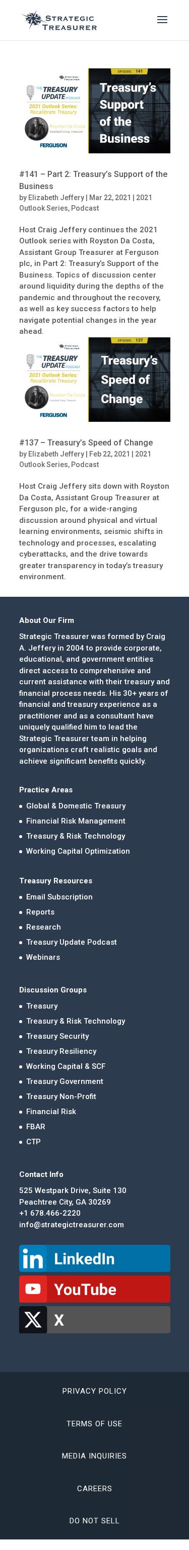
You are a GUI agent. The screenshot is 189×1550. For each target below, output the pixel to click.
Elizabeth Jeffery (56, 198)
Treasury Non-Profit (61, 1096)
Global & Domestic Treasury (75, 805)
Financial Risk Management (75, 821)
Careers (94, 1488)
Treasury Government (64, 1081)
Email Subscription (59, 896)
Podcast (85, 208)
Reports (40, 912)
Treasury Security (57, 1036)
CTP (33, 1141)
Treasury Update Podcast (71, 942)
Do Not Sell (95, 1520)
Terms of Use (94, 1423)
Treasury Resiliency (61, 1051)
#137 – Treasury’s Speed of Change (86, 442)
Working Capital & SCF (65, 1066)
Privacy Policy (94, 1391)
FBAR (35, 1126)
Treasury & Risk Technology (75, 836)
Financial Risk (51, 1111)
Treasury (41, 1006)
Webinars (43, 957)
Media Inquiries (94, 1456)
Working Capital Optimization (78, 851)
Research (43, 927)
